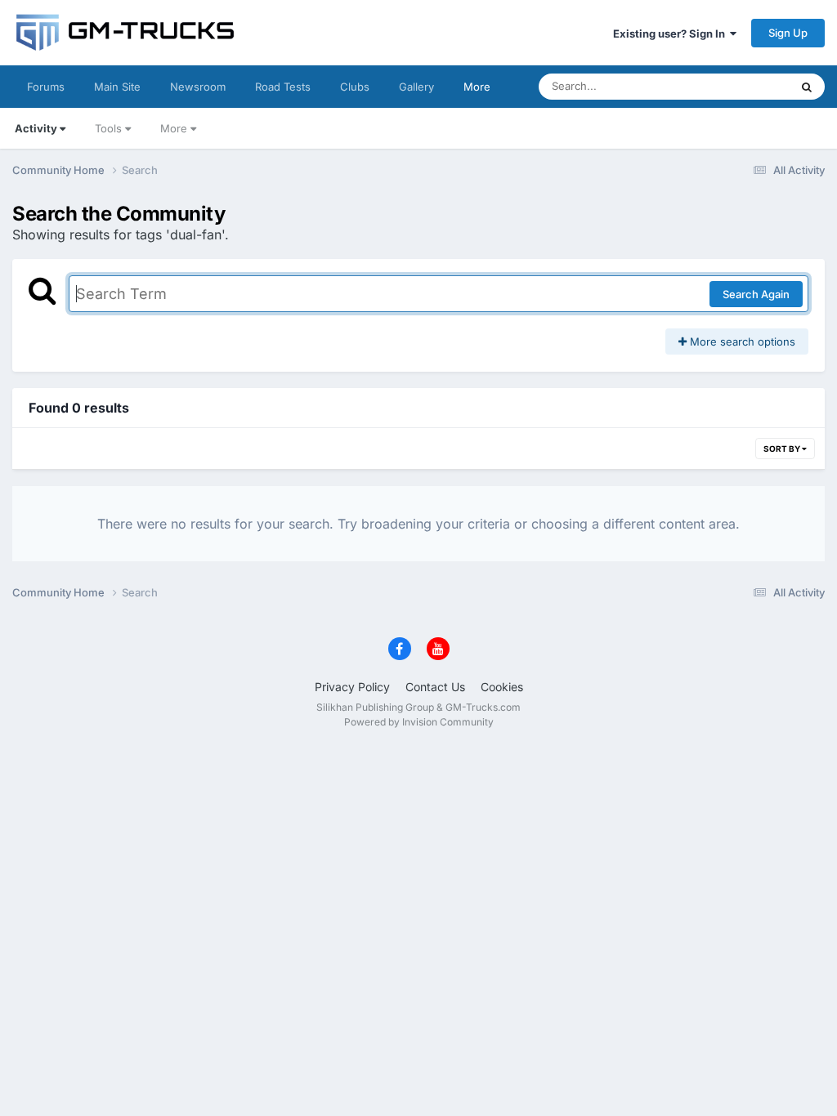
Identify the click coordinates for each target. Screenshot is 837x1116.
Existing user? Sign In (671, 33)
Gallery (416, 86)
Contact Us (435, 687)
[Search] (807, 87)
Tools (108, 128)
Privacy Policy (352, 687)
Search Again (756, 294)
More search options (741, 341)
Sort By (782, 448)
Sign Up (788, 32)
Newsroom (198, 86)
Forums (46, 86)
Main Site (117, 86)
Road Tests (283, 86)
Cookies (502, 687)
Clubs (354, 86)
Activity (36, 128)
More (476, 86)
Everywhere (738, 86)
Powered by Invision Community (419, 722)
